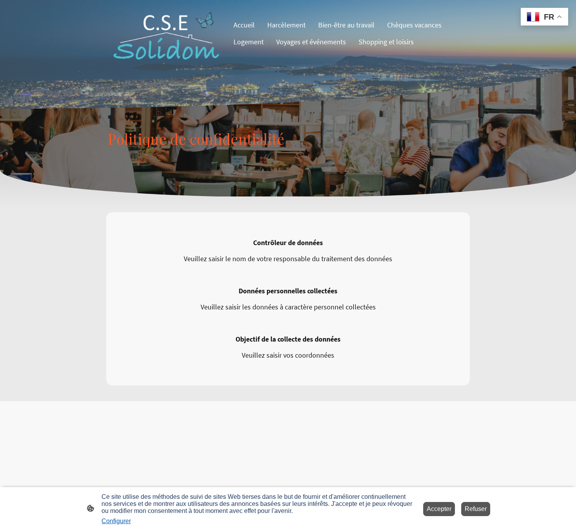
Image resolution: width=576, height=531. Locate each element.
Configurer (116, 521)
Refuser (476, 509)
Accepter (439, 509)
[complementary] (544, 17)
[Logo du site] (167, 33)
